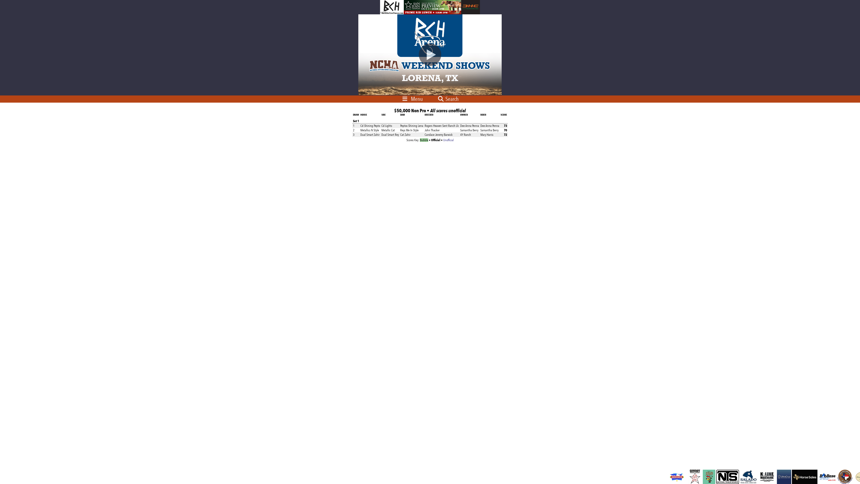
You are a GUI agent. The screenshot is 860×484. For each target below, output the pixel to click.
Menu (417, 98)
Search (451, 98)
